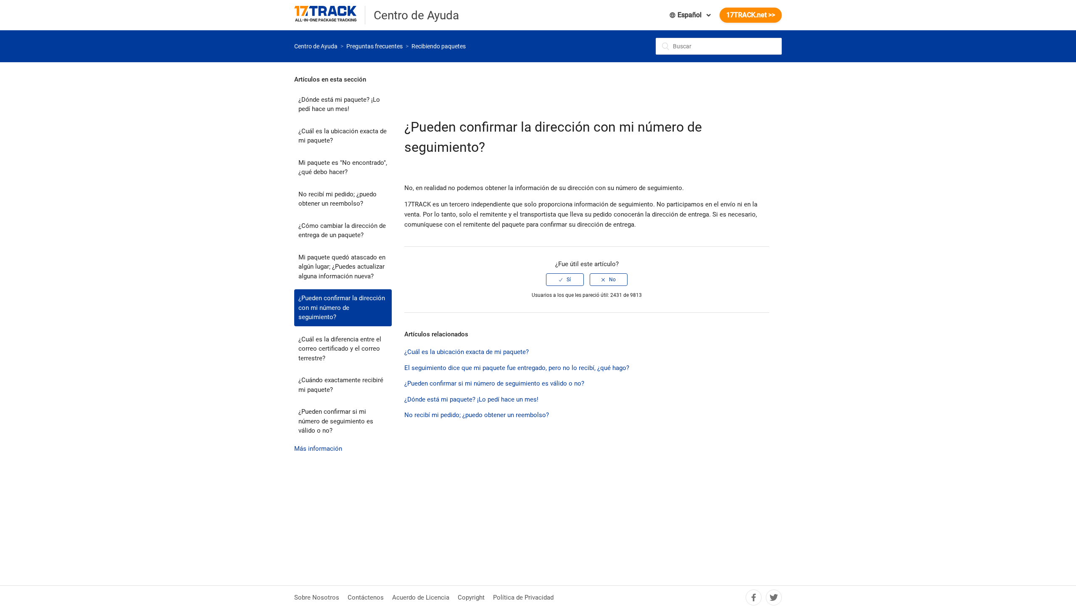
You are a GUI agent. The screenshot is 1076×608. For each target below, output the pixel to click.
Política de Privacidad (523, 597)
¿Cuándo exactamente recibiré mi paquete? (340, 385)
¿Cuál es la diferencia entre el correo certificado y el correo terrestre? (339, 349)
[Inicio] (329, 15)
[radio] (565, 279)
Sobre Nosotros (316, 597)
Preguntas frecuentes (374, 46)
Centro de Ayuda (316, 46)
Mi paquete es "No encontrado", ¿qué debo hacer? (342, 167)
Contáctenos (366, 597)
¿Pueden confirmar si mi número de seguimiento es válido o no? (335, 421)
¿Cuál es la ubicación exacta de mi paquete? (342, 136)
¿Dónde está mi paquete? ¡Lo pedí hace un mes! (339, 104)
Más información (318, 448)
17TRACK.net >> (750, 15)
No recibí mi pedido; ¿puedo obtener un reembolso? (337, 199)
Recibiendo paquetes (438, 46)
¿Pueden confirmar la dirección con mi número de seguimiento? (341, 307)
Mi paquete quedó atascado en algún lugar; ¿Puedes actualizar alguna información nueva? (341, 267)
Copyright (471, 597)
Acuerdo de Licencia (420, 597)
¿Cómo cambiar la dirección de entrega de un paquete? (342, 230)
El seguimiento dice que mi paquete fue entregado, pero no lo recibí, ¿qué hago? (516, 368)
